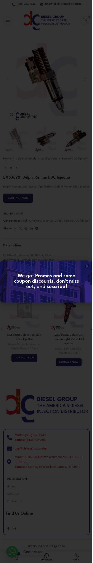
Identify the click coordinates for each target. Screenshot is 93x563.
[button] (87, 266)
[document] (46, 281)
